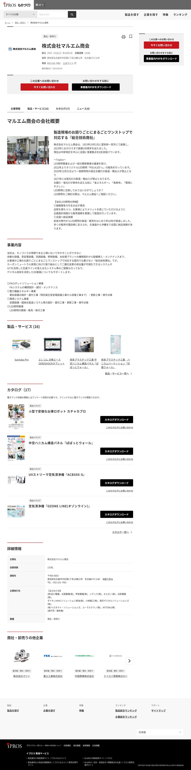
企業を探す (151, 15)
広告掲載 (96, 745)
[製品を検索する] (72, 14)
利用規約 (67, 745)
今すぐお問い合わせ (44, 87)
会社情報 (76, 745)
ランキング (180, 15)
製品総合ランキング (126, 710)
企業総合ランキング (126, 717)
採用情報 (86, 745)
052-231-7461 (54, 63)
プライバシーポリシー (35, 745)
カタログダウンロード (117, 419)
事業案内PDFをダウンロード (95, 87)
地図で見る (108, 578)
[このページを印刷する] (123, 36)
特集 (165, 15)
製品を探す (132, 15)
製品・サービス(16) (38, 108)
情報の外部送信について (53, 745)
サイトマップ (158, 710)
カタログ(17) (63, 108)
